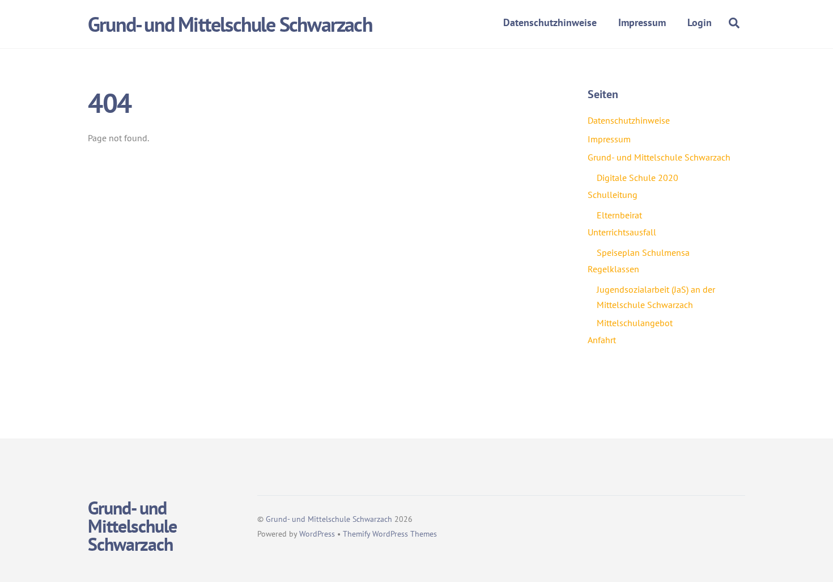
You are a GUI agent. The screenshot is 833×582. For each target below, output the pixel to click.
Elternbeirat (619, 215)
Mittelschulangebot (635, 322)
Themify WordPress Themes (390, 533)
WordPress (317, 533)
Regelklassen (613, 269)
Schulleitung (613, 194)
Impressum (642, 22)
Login (699, 22)
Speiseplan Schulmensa (643, 252)
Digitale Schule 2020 (637, 177)
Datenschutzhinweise (550, 22)
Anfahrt (602, 339)
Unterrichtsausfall (622, 232)
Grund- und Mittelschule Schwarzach (659, 157)
